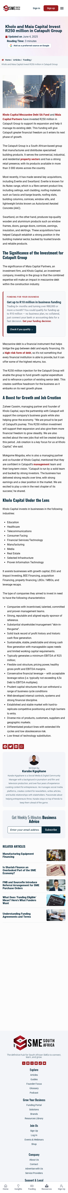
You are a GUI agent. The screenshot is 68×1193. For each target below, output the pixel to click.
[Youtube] (44, 1063)
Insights (18, 1189)
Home (5, 1189)
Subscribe (51, 829)
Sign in (36, 8)
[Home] (5, 1186)
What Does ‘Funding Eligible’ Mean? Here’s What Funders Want (19, 900)
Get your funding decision (37, 321)
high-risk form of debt (18, 352)
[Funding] (32, 1186)
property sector (29, 159)
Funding (32, 1189)
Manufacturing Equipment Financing (18, 855)
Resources (47, 1189)
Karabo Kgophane (34, 770)
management (42, 464)
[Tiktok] (40, 1063)
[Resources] (46, 1186)
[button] (62, 8)
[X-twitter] (23, 1063)
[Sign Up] (61, 1186)
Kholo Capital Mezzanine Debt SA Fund (26, 114)
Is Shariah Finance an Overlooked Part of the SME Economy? (19, 870)
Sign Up (61, 1189)
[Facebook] (36, 1063)
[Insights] (18, 1186)
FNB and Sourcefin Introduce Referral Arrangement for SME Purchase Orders (21, 885)
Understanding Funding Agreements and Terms (17, 915)
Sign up (51, 8)
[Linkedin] (28, 1063)
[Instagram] (32, 1063)
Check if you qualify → (21, 329)
